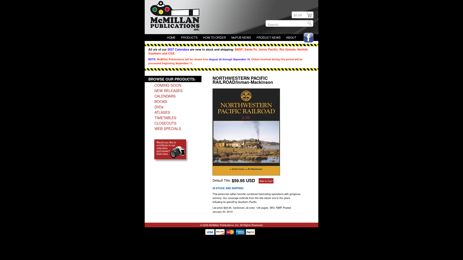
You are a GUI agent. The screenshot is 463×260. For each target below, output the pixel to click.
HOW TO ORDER (214, 37)
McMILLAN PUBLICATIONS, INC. (174, 16)
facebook (308, 38)
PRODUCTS (189, 37)
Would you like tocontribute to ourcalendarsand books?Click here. (166, 148)
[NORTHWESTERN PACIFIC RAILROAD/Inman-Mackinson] (246, 174)
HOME (171, 37)
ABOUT (291, 37)
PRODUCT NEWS (268, 37)
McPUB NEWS (241, 37)
